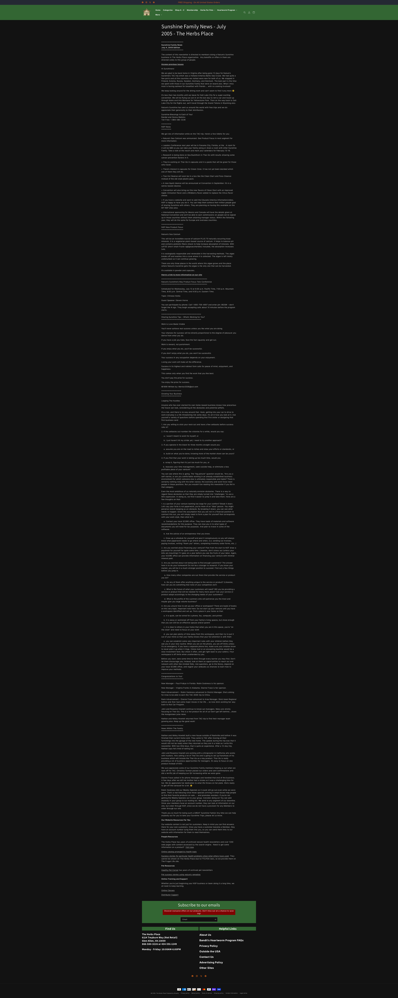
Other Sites (206, 967)
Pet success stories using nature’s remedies (181, 875)
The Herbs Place (161, 993)
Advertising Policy (211, 962)
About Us (205, 934)
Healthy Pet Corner (169, 870)
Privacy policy (185, 993)
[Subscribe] (215, 919)
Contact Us (206, 956)
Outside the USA (209, 951)
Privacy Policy (208, 945)
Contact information (232, 993)
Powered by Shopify (173, 993)
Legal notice (243, 993)
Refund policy (196, 993)
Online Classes (168, 890)
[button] (207, 10)
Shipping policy (219, 993)
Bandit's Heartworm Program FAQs (221, 940)
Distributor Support (169, 895)
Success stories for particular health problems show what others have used (195, 856)
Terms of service (207, 993)
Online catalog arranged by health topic (179, 852)
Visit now (190, 847)
